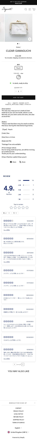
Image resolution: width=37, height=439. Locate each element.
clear (19, 77)
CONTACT (18, 408)
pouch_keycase (12, 104)
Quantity (18, 87)
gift (27, 103)
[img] (8, 221)
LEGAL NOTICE (18, 414)
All (9, 103)
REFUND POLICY (19, 417)
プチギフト (27, 104)
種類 (18, 64)
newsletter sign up (18, 403)
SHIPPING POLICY (18, 420)
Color (18, 73)
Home (18, 47)
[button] (25, 180)
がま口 (22, 104)
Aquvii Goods (19, 103)
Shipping (15, 58)
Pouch (18, 68)
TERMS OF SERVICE (18, 422)
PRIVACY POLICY (18, 411)
